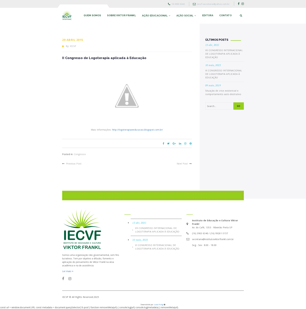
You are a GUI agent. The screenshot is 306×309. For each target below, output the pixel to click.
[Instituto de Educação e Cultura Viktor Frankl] (67, 15)
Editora (207, 15)
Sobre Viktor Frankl (121, 15)
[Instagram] (242, 4)
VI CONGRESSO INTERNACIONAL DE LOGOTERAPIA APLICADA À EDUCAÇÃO (223, 74)
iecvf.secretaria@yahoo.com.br (213, 4)
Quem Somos (92, 15)
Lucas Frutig (158, 304)
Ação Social (184, 15)
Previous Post (73, 163)
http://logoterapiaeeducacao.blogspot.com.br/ (137, 129)
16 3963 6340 (178, 4)
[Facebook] (239, 4)
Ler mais (67, 271)
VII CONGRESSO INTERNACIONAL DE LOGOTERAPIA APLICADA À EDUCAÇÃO (224, 54)
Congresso (80, 154)
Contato (225, 15)
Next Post (182, 163)
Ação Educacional (155, 15)
